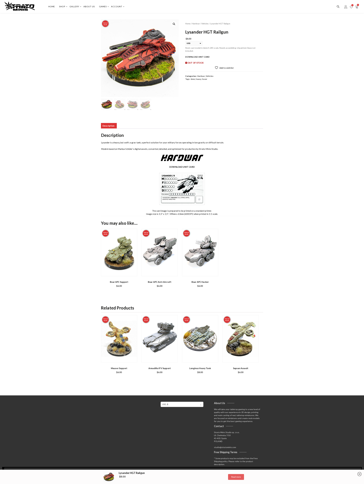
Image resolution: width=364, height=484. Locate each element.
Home (51, 6)
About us (89, 6)
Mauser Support (119, 368)
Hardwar (196, 23)
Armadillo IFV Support (159, 368)
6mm (193, 79)
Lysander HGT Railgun (132, 472)
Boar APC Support (119, 282)
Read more (236, 477)
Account (116, 6)
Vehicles (205, 23)
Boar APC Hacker (200, 282)
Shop (62, 6)
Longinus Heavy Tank (200, 368)
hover (204, 79)
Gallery (74, 6)
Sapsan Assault (240, 368)
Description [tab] (109, 125)
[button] (174, 24)
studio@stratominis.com (225, 447)
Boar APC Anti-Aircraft (159, 282)
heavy (198, 79)
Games (103, 6)
